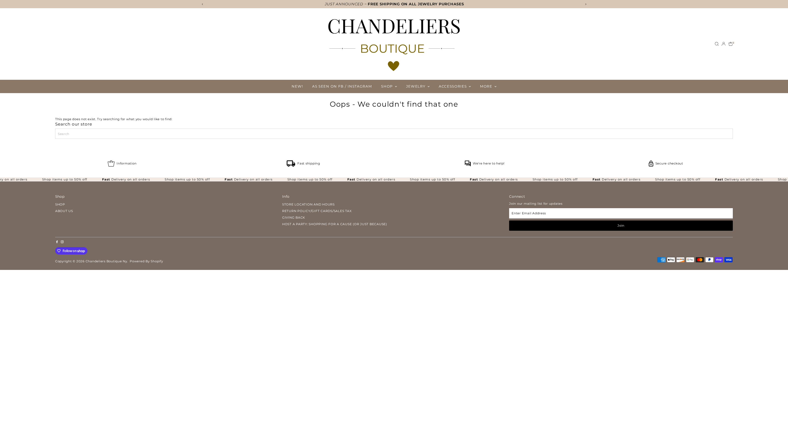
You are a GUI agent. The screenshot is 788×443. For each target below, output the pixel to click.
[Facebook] (57, 242)
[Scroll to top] (780, 432)
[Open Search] (717, 44)
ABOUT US (64, 211)
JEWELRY (416, 86)
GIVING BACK (293, 217)
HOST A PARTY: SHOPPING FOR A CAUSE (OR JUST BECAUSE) (334, 224)
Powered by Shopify (146, 261)
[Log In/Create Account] (723, 44)
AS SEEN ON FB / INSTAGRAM (342, 86)
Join (620, 225)
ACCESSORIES (453, 86)
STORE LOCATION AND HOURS (308, 204)
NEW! (297, 86)
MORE (487, 86)
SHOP (387, 86)
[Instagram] (62, 242)
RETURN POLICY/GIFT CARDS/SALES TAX (317, 211)
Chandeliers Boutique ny (106, 261)
